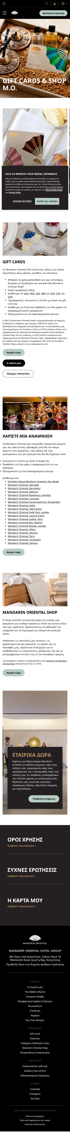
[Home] (14, 13)
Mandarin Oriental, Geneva (23, 543)
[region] (35, 188)
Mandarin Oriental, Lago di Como (26, 515)
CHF (58, 293)
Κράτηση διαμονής (53, 13)
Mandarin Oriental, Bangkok (23, 484)
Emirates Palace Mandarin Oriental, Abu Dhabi (33, 481)
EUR (52, 293)
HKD (32, 293)
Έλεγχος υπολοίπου (18, 373)
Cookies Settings (22, 201)
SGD (37, 293)
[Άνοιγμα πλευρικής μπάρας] (5, 13)
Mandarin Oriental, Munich (23, 532)
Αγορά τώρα (14, 352)
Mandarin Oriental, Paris (21, 536)
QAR (10, 296)
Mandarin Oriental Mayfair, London (27, 525)
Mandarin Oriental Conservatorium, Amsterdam (34, 502)
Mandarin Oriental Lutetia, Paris (25, 519)
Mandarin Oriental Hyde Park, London (28, 512)
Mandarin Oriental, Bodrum (23, 491)
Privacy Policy (15, 192)
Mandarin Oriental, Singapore (24, 539)
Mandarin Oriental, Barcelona (24, 488)
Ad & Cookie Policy (54, 189)
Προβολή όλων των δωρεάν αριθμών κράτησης (35, 964)
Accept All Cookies (47, 201)
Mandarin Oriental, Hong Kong (25, 508)
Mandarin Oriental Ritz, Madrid (25, 522)
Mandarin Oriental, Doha (21, 505)
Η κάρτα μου (14, 363)
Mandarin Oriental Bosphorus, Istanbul (29, 495)
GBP (43, 293)
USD (26, 293)
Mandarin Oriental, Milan (22, 529)
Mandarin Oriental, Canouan (23, 498)
